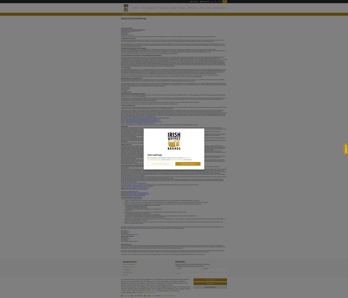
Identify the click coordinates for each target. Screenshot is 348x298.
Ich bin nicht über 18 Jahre (159, 164)
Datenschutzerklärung (177, 159)
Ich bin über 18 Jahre (187, 164)
